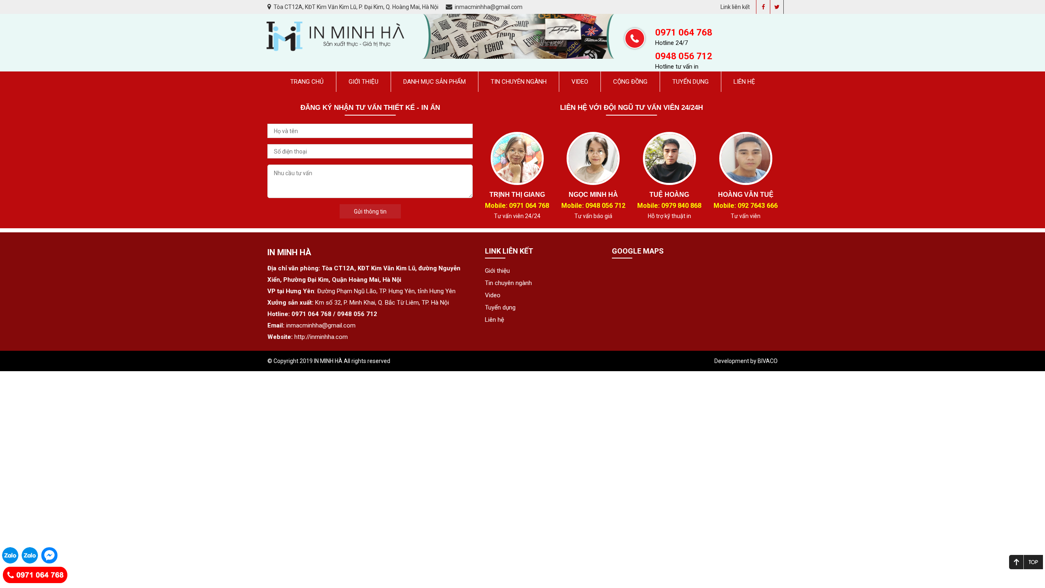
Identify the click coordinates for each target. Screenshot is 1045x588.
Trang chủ (307, 81)
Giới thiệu (363, 81)
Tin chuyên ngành (519, 81)
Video (579, 81)
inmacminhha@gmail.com (488, 7)
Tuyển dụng (690, 81)
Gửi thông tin (370, 211)
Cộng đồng (630, 81)
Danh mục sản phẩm (434, 81)
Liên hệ (744, 81)
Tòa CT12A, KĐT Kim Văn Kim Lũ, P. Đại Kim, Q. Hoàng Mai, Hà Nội (356, 7)
